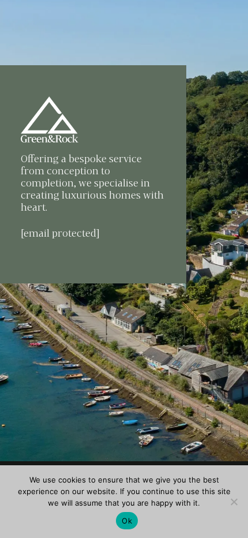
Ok (127, 520)
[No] (233, 501)
